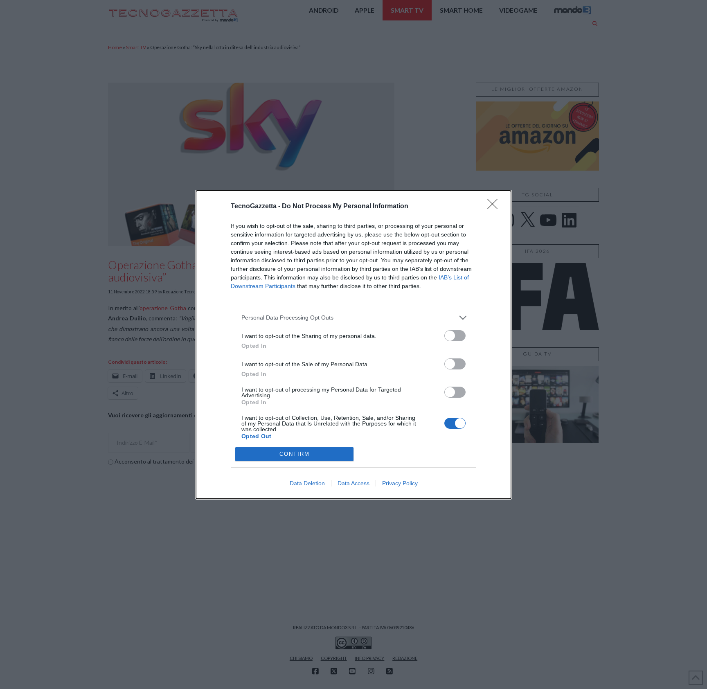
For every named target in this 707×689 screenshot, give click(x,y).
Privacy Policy (400, 483)
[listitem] (353, 317)
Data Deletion (307, 483)
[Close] (495, 206)
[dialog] (353, 345)
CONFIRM (294, 454)
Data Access (353, 483)
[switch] (455, 335)
